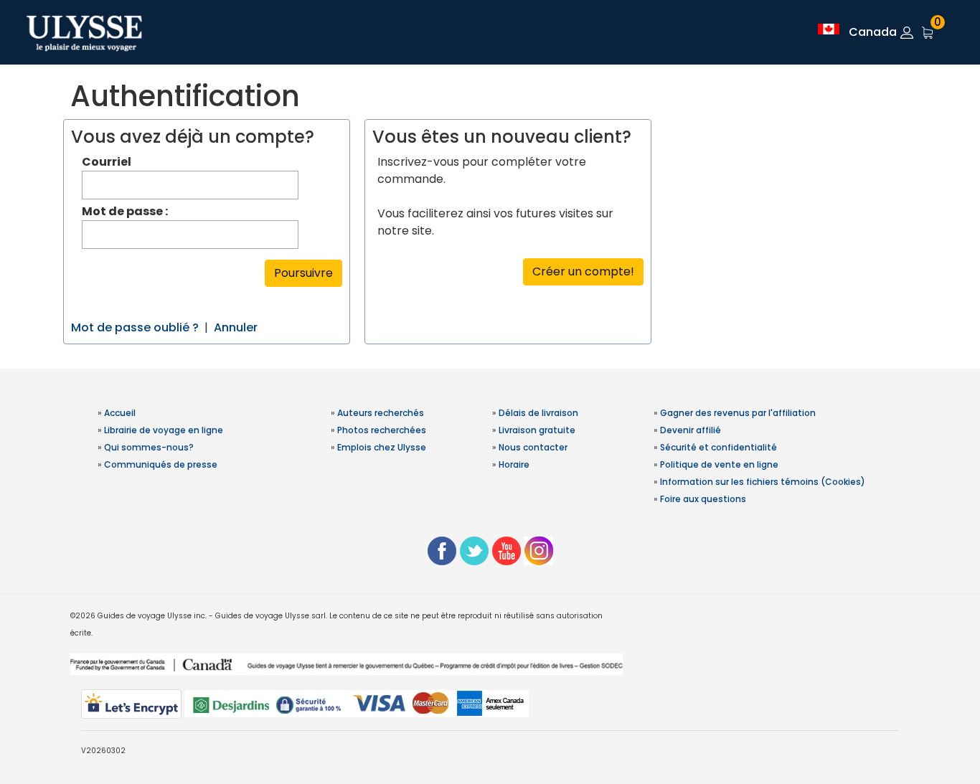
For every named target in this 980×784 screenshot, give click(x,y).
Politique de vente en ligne (719, 464)
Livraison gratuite (537, 430)
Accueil (120, 413)
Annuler (236, 327)
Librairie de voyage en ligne (163, 430)
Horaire (514, 464)
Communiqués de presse (160, 464)
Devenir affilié (690, 430)
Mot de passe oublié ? (135, 327)
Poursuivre (303, 273)
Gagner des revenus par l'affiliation (738, 413)
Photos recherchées (381, 430)
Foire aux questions (703, 499)
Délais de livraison (538, 413)
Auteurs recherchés (380, 413)
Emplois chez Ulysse (381, 447)
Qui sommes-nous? (149, 447)
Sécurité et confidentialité (718, 447)
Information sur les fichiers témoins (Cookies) (762, 482)
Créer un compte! (583, 271)
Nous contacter (533, 447)
